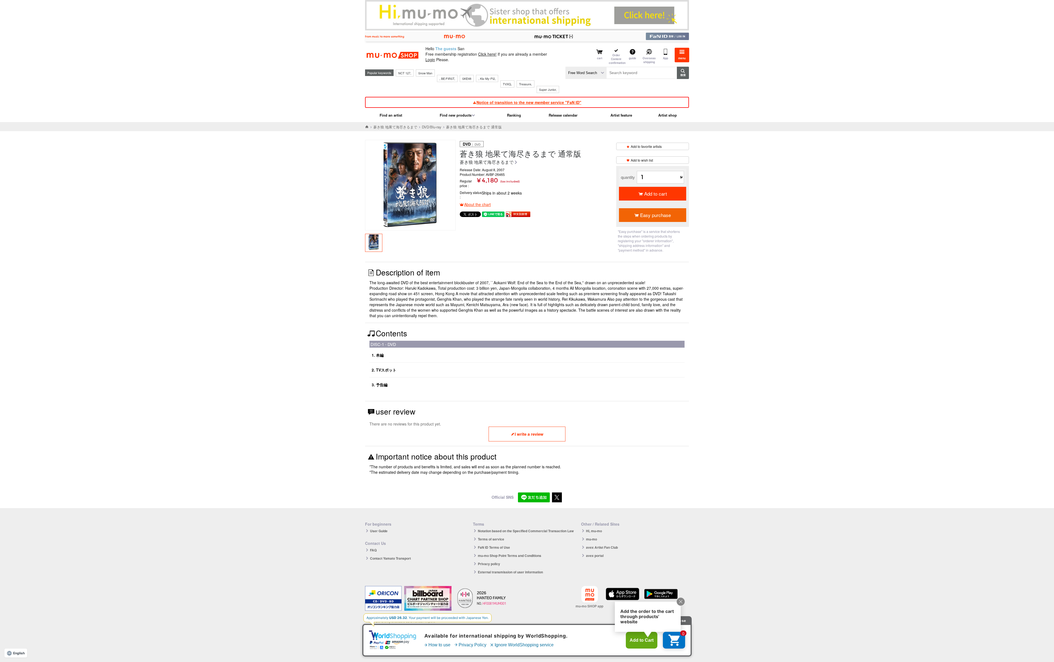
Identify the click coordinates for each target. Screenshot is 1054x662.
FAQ (373, 550)
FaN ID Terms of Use (494, 547)
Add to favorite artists (646, 146)
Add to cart (655, 193)
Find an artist (391, 115)
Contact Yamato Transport (390, 558)
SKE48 (466, 78)
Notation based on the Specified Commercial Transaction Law (526, 530)
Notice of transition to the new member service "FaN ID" (528, 102)
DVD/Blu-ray (431, 126)
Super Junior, (548, 89)
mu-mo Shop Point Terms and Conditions (509, 555)
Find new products (456, 115)
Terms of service (491, 539)
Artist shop (667, 115)
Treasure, (525, 84)
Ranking (514, 115)
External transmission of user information (510, 572)
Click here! (487, 54)
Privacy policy (489, 563)
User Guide (379, 530)
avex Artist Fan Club (602, 547)
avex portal (595, 555)
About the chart (477, 204)
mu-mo (591, 539)
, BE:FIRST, (447, 78)
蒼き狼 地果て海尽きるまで (395, 126)
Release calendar (563, 115)
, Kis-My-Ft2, (487, 78)
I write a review (529, 434)
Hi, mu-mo (594, 530)
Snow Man (425, 73)
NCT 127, (404, 73)
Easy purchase (655, 215)
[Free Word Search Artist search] (586, 73)
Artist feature (621, 115)
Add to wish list (642, 160)
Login (430, 59)
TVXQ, (507, 84)
